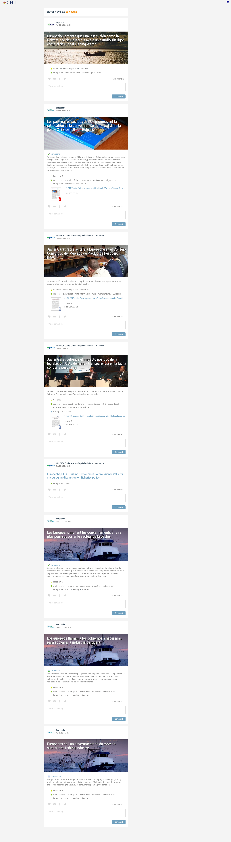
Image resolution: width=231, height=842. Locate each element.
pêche (75, 180)
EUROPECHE (56, 776)
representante (104, 294)
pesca (67, 483)
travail (68, 180)
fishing (71, 586)
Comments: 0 (118, 79)
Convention (85, 180)
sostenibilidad (94, 404)
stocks (67, 589)
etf (116, 180)
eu (86, 183)
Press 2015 (58, 581)
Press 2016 (58, 176)
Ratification (98, 180)
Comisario (72, 407)
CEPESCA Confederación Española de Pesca (75, 235)
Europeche (60, 108)
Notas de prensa (70, 68)
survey (62, 586)
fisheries (85, 589)
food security (107, 586)
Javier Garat (85, 68)
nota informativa (72, 72)
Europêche (58, 72)
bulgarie (109, 180)
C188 (61, 180)
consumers (85, 586)
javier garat (96, 72)
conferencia (80, 404)
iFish (55, 586)
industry (96, 586)
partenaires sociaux (74, 183)
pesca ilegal (113, 404)
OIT (54, 180)
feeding (76, 589)
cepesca (85, 72)
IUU (104, 404)
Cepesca (60, 22)
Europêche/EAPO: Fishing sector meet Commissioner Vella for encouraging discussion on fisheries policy (85, 476)
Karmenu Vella (59, 407)
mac (94, 294)
